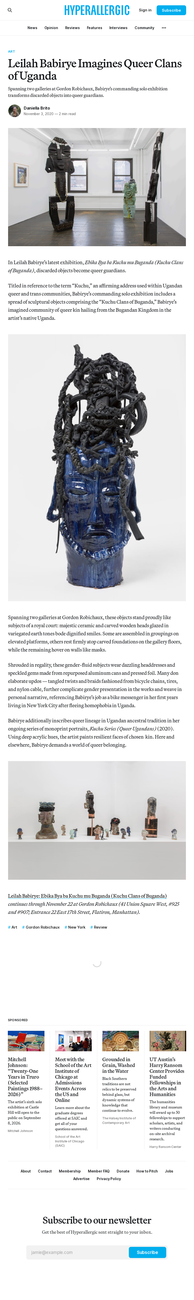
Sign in (145, 10)
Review (100, 927)
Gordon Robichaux (43, 927)
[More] (164, 28)
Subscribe (171, 10)
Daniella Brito (37, 108)
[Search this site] (9, 10)
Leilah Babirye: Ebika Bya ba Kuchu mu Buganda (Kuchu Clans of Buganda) (87, 896)
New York (76, 927)
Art (11, 51)
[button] (70, 1171)
